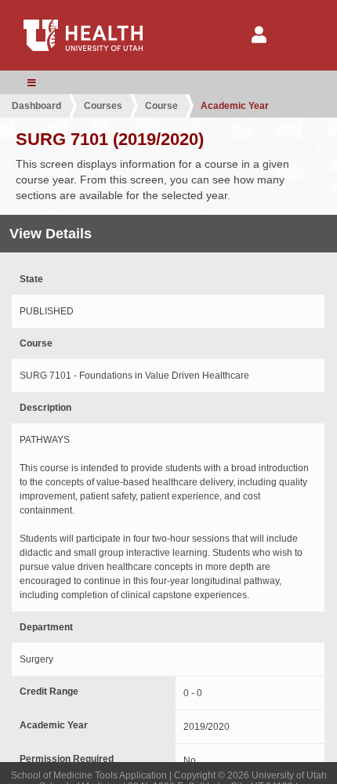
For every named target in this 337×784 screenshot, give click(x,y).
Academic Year (235, 105)
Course (161, 105)
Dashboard (36, 105)
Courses (103, 105)
